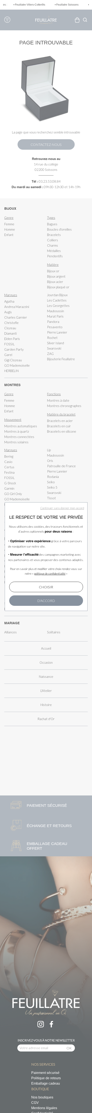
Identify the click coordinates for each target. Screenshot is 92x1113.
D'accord (46, 601)
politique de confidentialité (49, 573)
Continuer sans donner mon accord (62, 508)
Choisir (46, 587)
